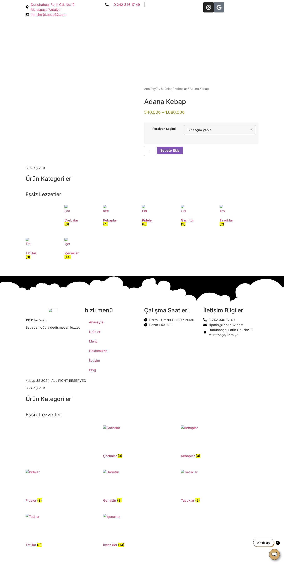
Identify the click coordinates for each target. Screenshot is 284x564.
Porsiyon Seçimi (164, 128)
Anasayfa (96, 322)
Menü (93, 341)
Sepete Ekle (170, 150)
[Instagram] (208, 7)
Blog (92, 370)
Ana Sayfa (151, 89)
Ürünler (166, 89)
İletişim (94, 360)
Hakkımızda (98, 351)
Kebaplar (180, 89)
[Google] (219, 7)
